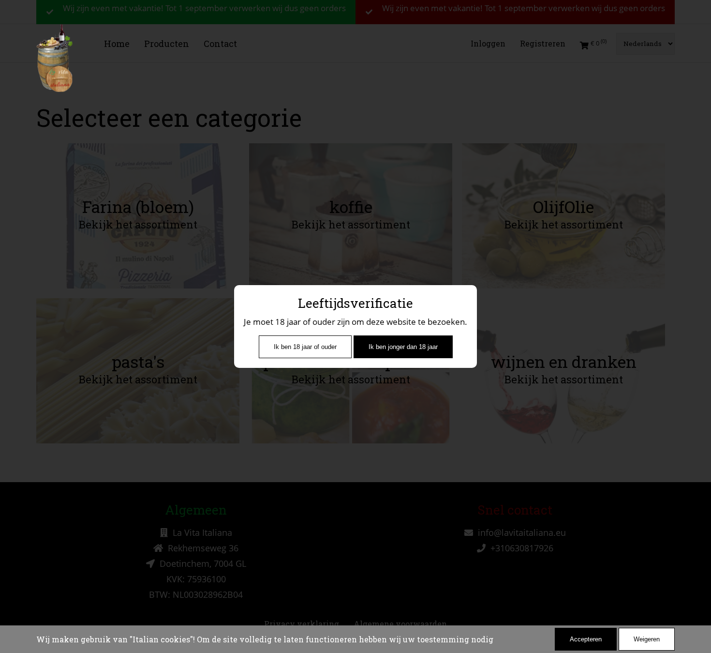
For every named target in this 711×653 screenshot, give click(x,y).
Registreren (542, 43)
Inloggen (488, 43)
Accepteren (586, 639)
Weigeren (647, 639)
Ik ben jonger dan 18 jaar (403, 346)
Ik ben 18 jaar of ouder (305, 346)
